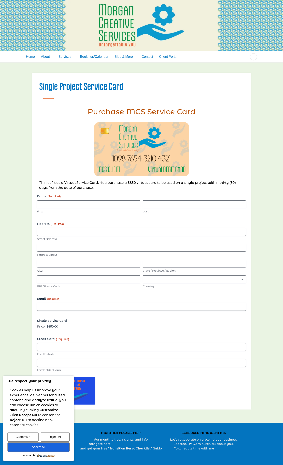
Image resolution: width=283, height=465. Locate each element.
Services (64, 56)
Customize (23, 436)
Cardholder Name (49, 370)
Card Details (45, 354)
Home (30, 56)
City (40, 271)
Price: (41, 326)
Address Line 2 (47, 255)
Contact (147, 56)
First (40, 211)
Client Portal (168, 56)
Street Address (47, 239)
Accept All (38, 447)
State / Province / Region (159, 271)
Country (148, 286)
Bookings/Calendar (94, 56)
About (45, 56)
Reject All (55, 436)
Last (146, 211)
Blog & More (124, 56)
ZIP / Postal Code (48, 286)
